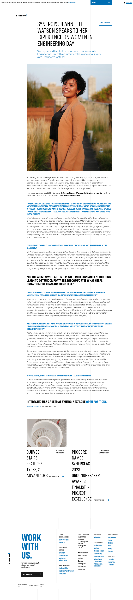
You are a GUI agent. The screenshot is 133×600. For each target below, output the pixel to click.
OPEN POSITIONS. (97, 402)
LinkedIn (111, 559)
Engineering (98, 554)
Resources (62, 574)
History (110, 540)
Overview (62, 553)
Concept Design (99, 551)
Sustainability (63, 568)
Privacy (36, 585)
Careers (110, 551)
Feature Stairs (63, 556)
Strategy (96, 548)
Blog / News (112, 537)
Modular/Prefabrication (66, 571)
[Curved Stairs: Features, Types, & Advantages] (46, 449)
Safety (110, 548)
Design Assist (98, 545)
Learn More (72, 2)
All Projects (97, 537)
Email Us (62, 543)
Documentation (99, 556)
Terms (31, 585)
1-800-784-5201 (63, 540)
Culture (110, 543)
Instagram (111, 562)
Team (109, 546)
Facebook (111, 565)
